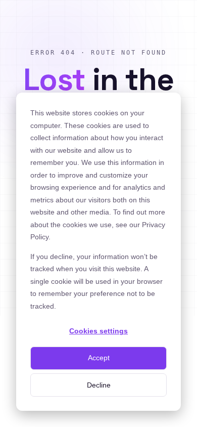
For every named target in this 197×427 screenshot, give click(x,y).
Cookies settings (98, 331)
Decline (99, 385)
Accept (99, 358)
